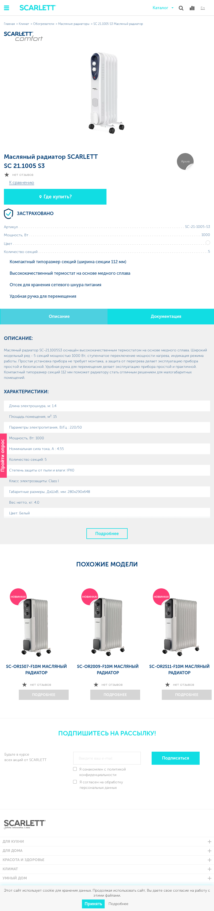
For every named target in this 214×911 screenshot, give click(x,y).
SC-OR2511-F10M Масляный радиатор (179, 669)
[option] (36, 642)
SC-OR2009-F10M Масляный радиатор (108, 669)
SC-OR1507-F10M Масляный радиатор (36, 669)
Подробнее (107, 533)
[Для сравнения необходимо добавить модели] (192, 8)
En (203, 8)
